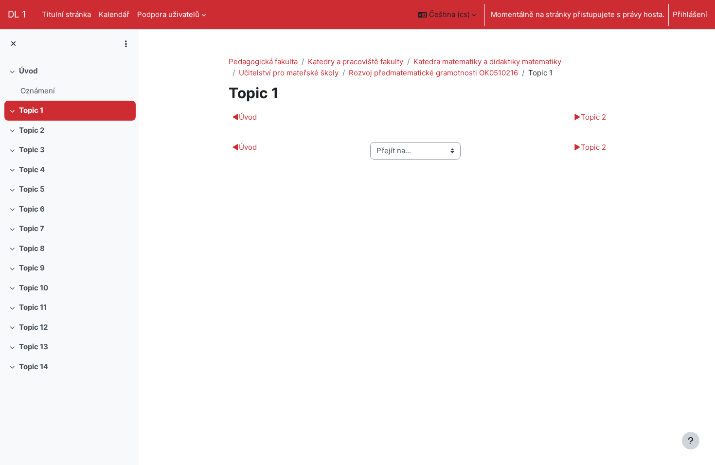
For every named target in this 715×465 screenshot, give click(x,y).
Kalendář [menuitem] (114, 14)
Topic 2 (31, 130)
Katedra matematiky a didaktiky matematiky (487, 61)
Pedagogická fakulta (263, 61)
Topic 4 (32, 169)
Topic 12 (33, 327)
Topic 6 (32, 209)
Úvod (28, 70)
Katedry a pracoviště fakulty (355, 61)
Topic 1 (31, 110)
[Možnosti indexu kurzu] (126, 44)
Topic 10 (33, 287)
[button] (447, 14)
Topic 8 (32, 248)
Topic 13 (33, 346)
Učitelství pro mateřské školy (289, 72)
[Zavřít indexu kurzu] (13, 44)
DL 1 (17, 14)
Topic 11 (33, 307)
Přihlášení (690, 14)
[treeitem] (69, 81)
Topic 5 (32, 189)
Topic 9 (32, 267)
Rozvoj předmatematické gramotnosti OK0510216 (433, 72)
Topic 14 (33, 366)
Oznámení (37, 90)
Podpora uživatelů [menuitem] (168, 14)
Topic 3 (32, 149)
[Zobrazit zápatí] (690, 440)
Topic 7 (31, 228)
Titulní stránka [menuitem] (66, 14)
